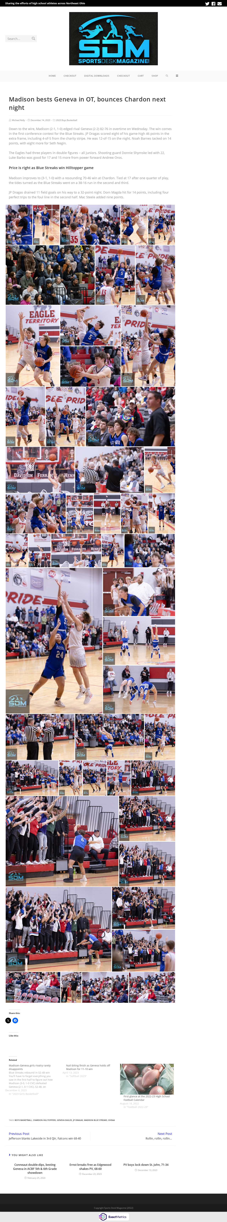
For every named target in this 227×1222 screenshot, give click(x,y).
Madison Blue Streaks (95, 1120)
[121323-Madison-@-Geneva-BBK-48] (152, 987)
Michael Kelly (18, 120)
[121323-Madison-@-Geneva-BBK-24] (107, 513)
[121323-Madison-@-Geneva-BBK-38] (95, 778)
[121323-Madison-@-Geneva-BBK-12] (90, 325)
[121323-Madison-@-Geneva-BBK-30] (139, 592)
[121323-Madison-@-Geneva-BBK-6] (155, 275)
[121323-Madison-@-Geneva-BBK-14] (130, 416)
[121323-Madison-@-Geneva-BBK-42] (147, 818)
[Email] (219, 4)
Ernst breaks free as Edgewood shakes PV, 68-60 (90, 1167)
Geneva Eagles (64, 1120)
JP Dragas (78, 1120)
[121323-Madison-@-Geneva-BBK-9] (115, 275)
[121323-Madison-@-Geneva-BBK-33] (139, 641)
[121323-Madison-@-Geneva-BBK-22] (161, 513)
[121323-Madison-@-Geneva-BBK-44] (58, 929)
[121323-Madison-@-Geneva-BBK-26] (112, 550)
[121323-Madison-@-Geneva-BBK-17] (79, 513)
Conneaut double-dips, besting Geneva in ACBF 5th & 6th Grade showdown (35, 1169)
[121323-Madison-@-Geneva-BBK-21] (16, 550)
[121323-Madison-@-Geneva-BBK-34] (139, 690)
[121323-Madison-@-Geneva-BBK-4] (161, 225)
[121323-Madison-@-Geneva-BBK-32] (109, 737)
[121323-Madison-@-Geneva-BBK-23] (134, 513)
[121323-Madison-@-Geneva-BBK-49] (105, 987)
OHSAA (111, 1120)
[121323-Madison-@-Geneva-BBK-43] (147, 864)
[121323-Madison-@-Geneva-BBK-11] (25, 416)
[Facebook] (213, 4)
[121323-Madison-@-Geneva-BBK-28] (149, 550)
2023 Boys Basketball (66, 120)
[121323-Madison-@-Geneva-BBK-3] (19, 225)
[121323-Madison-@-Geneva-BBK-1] (50, 275)
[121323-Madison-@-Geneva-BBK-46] (143, 951)
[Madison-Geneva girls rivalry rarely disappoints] (34, 1080)
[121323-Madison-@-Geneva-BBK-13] (109, 470)
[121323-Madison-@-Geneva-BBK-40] (153, 778)
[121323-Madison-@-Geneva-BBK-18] (40, 470)
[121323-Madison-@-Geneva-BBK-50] (71, 987)
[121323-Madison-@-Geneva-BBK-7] (90, 225)
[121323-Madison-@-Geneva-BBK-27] (39, 550)
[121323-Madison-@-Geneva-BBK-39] (71, 778)
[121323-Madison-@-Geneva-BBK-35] (32, 778)
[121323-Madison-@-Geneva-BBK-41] (62, 841)
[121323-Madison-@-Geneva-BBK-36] (119, 778)
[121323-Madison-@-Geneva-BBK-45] (143, 908)
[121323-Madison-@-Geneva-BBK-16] (90, 366)
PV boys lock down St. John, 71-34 (145, 1165)
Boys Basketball (23, 1120)
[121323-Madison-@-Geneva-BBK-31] (40, 737)
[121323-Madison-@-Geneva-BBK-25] (54, 640)
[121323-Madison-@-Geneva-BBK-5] (46, 225)
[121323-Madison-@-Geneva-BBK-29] (76, 550)
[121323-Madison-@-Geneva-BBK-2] (134, 225)
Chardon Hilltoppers (44, 1120)
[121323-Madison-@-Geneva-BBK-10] (148, 345)
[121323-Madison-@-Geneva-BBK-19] (160, 470)
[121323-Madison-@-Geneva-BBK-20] (35, 513)
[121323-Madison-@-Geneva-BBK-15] (66, 416)
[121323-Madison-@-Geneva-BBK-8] (32, 345)
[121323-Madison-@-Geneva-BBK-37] (160, 737)
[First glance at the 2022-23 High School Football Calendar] (147, 1079)
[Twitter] (207, 4)
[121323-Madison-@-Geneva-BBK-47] (33, 987)
